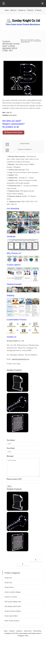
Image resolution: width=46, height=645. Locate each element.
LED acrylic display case (13, 601)
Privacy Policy (37, 631)
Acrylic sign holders (11, 616)
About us (13, 10)
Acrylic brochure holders (13, 611)
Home (7, 10)
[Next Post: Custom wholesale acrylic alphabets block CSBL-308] (23, 564)
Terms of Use (28, 631)
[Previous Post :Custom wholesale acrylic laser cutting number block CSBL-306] (36, 560)
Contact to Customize (24, 149)
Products (30, 10)
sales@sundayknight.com (20, 359)
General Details (24, 143)
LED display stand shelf (12, 606)
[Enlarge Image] (23, 61)
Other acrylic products (12, 620)
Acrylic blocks (13, 115)
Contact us (21, 10)
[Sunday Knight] (23, 26)
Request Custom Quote (14, 132)
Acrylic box (8, 578)
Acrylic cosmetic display (13, 592)
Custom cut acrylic (11, 597)
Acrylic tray (8, 582)
